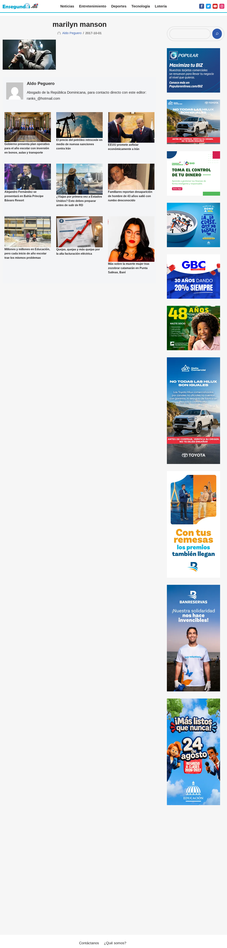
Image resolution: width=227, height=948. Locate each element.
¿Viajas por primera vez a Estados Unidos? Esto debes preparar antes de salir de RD (79, 201)
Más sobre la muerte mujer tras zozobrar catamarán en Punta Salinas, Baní (128, 268)
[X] (208, 6)
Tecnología (140, 6)
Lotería (161, 6)
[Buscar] (217, 34)
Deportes (118, 6)
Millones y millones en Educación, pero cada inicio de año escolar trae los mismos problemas (27, 253)
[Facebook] (201, 6)
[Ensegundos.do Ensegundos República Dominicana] (20, 6)
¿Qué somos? (115, 943)
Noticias (67, 6)
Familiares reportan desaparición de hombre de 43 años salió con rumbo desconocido (130, 196)
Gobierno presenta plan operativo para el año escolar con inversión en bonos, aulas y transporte (27, 148)
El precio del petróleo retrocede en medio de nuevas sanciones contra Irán (79, 144)
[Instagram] (221, 6)
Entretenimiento (92, 6)
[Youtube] (215, 6)
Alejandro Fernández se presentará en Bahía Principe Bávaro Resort (23, 196)
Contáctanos (89, 943)
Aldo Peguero (72, 33)
